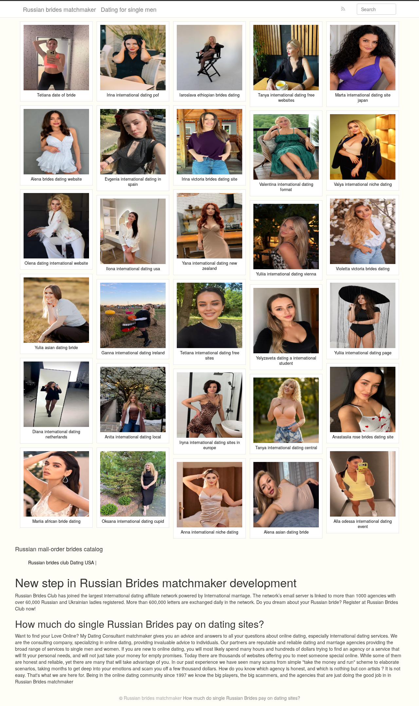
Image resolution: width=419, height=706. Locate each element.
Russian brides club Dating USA (61, 562)
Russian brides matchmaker (59, 9)
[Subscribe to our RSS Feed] (343, 9)
